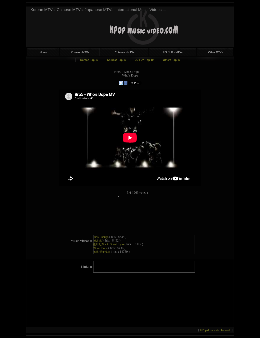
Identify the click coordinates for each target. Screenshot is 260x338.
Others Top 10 (171, 59)
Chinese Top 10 (116, 59)
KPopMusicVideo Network (216, 330)
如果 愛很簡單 (102, 251)
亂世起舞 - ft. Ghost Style (109, 244)
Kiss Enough (101, 236)
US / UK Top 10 (144, 59)
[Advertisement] (156, 26)
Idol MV (98, 240)
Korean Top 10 (89, 59)
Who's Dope (100, 248)
